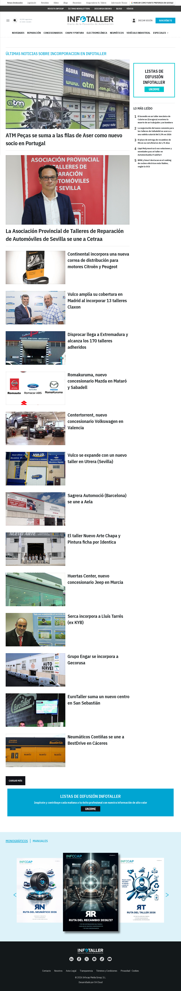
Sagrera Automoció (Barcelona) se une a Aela (97, 498)
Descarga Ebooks (103, 8)
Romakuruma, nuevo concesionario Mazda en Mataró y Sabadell (97, 381)
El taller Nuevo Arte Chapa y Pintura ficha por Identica (94, 539)
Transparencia (86, 970)
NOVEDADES (18, 32)
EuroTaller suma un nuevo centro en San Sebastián (98, 700)
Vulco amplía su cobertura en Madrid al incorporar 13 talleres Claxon (97, 300)
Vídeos (56, 3)
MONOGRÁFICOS (17, 841)
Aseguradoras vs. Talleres (96, 3)
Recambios (77, 3)
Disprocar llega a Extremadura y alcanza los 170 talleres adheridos (98, 340)
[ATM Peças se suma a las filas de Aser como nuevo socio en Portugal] (68, 94)
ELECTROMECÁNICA (97, 32)
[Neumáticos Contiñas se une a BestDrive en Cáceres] (35, 750)
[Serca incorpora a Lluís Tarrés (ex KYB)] (35, 629)
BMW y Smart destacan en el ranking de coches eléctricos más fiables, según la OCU (152, 163)
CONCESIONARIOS (53, 32)
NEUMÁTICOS (117, 32)
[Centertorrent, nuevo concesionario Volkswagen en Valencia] (35, 428)
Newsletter (165, 20)
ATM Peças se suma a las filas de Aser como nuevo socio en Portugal (64, 139)
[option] (90, 892)
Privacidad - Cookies (130, 970)
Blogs (65, 3)
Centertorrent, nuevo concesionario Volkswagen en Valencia (95, 421)
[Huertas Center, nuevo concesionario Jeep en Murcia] (35, 589)
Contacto (46, 970)
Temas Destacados (15, 3)
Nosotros (58, 970)
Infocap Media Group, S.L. (94, 977)
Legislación (31, 3)
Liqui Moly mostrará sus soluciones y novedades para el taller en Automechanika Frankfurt (153, 151)
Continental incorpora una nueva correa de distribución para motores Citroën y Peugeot (98, 260)
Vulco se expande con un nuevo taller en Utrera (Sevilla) (97, 458)
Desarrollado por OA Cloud (91, 982)
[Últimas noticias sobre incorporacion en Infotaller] (90, 20)
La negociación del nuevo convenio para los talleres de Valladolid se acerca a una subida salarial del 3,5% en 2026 (154, 131)
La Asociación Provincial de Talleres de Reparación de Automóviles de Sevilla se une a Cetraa (65, 234)
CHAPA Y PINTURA (74, 32)
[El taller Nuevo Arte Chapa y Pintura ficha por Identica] (35, 549)
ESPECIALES (161, 32)
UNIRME (154, 89)
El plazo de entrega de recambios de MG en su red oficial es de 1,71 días (152, 141)
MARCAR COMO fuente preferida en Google (153, 3)
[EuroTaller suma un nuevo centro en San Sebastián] (35, 710)
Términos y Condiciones (106, 970)
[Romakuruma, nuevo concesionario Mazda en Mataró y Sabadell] (35, 388)
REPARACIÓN (34, 32)
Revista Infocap (56, 8)
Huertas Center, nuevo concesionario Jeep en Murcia (95, 579)
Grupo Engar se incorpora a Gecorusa (93, 659)
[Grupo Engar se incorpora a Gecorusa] (35, 670)
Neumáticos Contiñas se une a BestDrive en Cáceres (96, 740)
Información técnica (119, 3)
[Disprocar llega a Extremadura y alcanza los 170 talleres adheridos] (35, 348)
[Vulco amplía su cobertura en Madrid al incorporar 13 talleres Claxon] (35, 307)
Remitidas (45, 3)
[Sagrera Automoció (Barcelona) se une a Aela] (35, 509)
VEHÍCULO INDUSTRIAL (138, 32)
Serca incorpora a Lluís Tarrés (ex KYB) (95, 619)
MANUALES (40, 841)
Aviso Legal (71, 970)
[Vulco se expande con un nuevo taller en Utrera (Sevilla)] (35, 468)
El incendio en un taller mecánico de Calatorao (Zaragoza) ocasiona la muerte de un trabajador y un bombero (153, 119)
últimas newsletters (79, 8)
